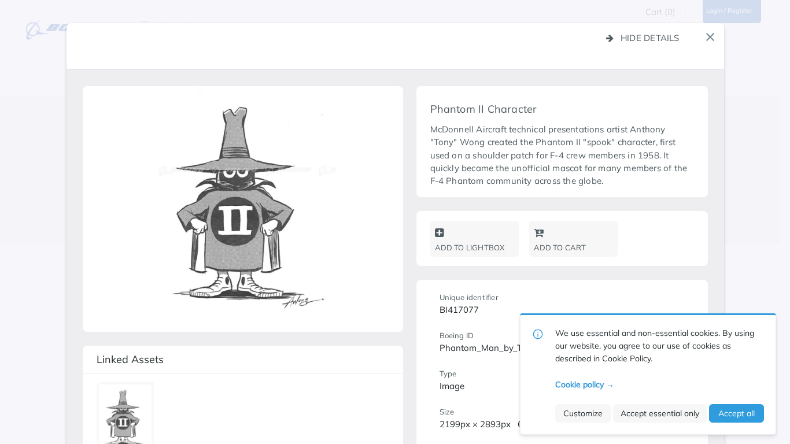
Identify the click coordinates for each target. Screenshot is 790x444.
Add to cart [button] (560, 247)
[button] (710, 37)
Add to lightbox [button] (470, 247)
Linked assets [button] (130, 359)
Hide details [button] (650, 37)
